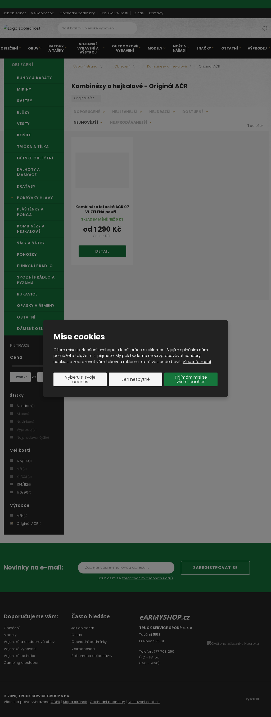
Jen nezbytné (135, 379)
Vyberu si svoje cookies (80, 379)
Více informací (197, 361)
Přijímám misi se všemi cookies (191, 379)
